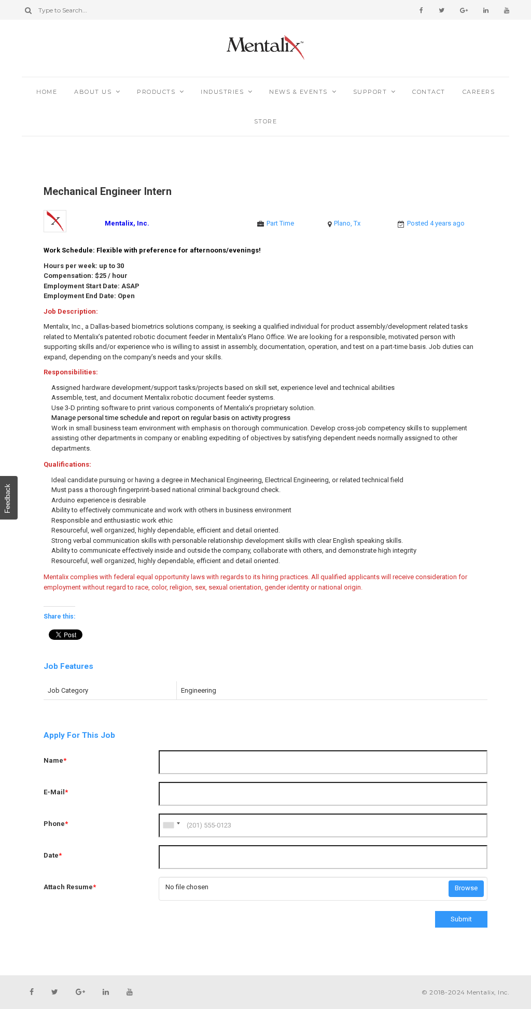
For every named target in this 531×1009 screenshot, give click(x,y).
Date (53, 855)
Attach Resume (70, 887)
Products (156, 91)
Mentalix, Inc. (127, 223)
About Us (92, 91)
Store (265, 121)
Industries (222, 91)
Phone (56, 824)
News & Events (298, 91)
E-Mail (56, 792)
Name (55, 760)
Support (370, 91)
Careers (479, 91)
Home (46, 91)
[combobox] (171, 825)
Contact (428, 91)
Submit (461, 919)
